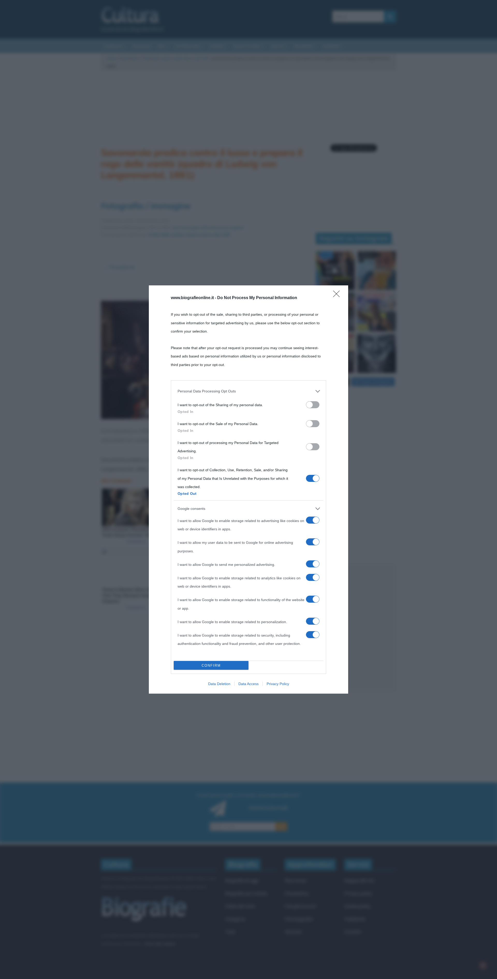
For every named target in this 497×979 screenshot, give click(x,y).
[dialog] (248, 489)
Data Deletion (219, 684)
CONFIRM (211, 665)
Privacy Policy (278, 684)
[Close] (338, 295)
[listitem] (248, 391)
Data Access (248, 684)
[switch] (312, 404)
